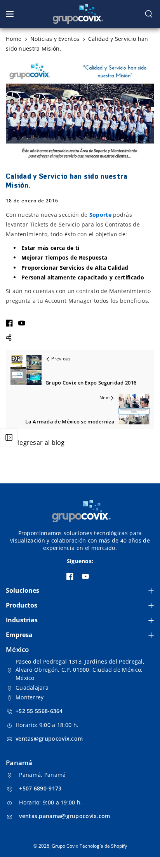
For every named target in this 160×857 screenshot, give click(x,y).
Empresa (19, 634)
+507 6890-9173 (40, 788)
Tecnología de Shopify (103, 846)
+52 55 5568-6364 (39, 711)
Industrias (22, 620)
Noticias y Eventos (54, 38)
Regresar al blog (40, 442)
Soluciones (22, 590)
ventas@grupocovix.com (49, 738)
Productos (21, 605)
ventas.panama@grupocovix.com (64, 816)
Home (13, 38)
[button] (10, 14)
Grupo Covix (65, 846)
